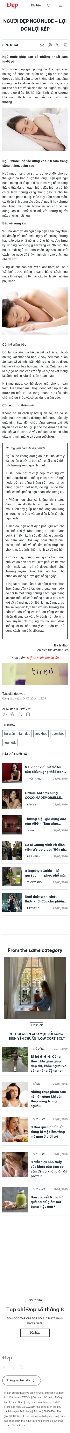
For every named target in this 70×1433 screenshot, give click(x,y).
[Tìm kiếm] (49, 5)
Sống (30, 830)
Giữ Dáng (39, 1049)
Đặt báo (36, 5)
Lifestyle (33, 908)
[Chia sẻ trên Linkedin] (65, 45)
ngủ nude (10, 742)
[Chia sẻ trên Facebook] (42, 45)
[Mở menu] (60, 5)
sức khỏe (41, 733)
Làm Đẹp (32, 804)
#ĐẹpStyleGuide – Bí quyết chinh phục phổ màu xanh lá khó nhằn (45, 875)
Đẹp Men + (33, 856)
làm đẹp (24, 733)
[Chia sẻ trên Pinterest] (49, 45)
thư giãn (9, 733)
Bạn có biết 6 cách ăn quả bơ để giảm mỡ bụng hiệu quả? (48, 1202)
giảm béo (58, 733)
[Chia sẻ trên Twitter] (57, 45)
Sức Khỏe (10, 45)
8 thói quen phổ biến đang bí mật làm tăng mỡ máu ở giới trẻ (48, 1131)
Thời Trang (34, 779)
